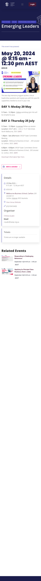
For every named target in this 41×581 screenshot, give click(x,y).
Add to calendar (12, 167)
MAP (19, 131)
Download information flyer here (12, 157)
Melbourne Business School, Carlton (19, 193)
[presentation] (7, 258)
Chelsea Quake (9, 216)
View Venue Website (13, 202)
